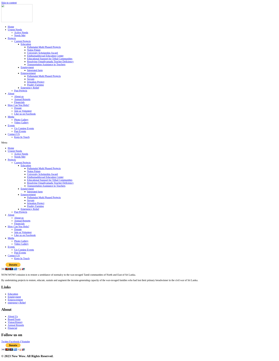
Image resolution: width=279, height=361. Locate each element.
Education (26, 44)
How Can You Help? (18, 105)
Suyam (30, 79)
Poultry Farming (35, 84)
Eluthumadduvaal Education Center (45, 55)
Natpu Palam (33, 50)
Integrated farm (35, 70)
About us (19, 96)
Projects (12, 38)
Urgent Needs (15, 29)
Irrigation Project (35, 82)
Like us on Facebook (25, 113)
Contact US (14, 134)
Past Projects (20, 90)
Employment (27, 67)
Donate (18, 108)
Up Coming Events (24, 128)
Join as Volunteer (23, 111)
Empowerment (28, 73)
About (11, 93)
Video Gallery (21, 122)
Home (11, 26)
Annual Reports (22, 99)
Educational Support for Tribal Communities (49, 58)
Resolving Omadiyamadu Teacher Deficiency (50, 61)
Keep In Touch (22, 137)
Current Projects (22, 41)
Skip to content (9, 2)
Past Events (20, 131)
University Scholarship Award (42, 52)
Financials (19, 102)
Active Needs (21, 32)
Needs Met (19, 35)
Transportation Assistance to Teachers (46, 64)
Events (11, 125)
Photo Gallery (21, 119)
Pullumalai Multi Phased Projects (44, 47)
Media (11, 116)
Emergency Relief (30, 87)
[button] (139, 142)
